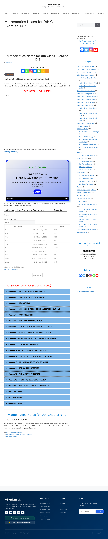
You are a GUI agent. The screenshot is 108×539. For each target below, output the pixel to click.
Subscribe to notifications (85, 292)
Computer (54, 14)
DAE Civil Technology (86, 137)
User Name (18, 226)
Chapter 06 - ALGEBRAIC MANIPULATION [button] (25, 321)
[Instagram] (31, 71)
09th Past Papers (45, 509)
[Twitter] (86, 49)
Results (79, 187)
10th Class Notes (45, 506)
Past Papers (75, 14)
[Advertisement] (37, 41)
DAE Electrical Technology (87, 145)
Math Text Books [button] (15, 398)
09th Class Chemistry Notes (86, 69)
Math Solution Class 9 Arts (88, 83)
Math (44, 14)
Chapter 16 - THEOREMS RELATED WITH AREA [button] (27, 380)
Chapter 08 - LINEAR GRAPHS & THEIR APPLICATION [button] (29, 333)
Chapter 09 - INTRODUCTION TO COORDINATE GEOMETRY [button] (32, 339)
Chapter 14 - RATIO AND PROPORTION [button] (23, 368)
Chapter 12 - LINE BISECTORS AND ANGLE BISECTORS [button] (30, 356)
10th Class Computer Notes (86, 99)
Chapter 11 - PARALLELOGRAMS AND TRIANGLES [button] (28, 350)
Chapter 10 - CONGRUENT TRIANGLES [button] (23, 344)
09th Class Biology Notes (85, 66)
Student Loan (81, 195)
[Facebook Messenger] (35, 71)
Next (17, 269)
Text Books (88, 14)
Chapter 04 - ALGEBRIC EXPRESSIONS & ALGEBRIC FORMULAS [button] (34, 309)
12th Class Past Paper (86, 184)
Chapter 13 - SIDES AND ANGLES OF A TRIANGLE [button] (28, 362)
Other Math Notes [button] (15, 403)
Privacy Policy (63, 509)
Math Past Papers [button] (15, 392)
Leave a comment (11, 436)
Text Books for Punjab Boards (87, 204)
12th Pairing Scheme (85, 170)
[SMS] (39, 71)
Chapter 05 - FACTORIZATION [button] (20, 315)
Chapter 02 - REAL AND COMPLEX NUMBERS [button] (26, 297)
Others (65, 14)
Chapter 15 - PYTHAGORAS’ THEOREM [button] (24, 374)
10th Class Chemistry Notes (86, 96)
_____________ (63, 506)
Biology (35, 14)
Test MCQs (81, 201)
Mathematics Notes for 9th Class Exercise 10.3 (37, 57)
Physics (13, 14)
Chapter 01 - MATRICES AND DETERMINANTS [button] (26, 291)
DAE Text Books (82, 129)
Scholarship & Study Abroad (86, 190)
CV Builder (62, 503)
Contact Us (63, 512)
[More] (47, 71)
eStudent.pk (54, 4)
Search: (7, 222)
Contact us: (100, 14)
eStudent (13, 499)
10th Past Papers (45, 512)
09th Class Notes (45, 503)
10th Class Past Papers (86, 178)
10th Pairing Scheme (86, 164)
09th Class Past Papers (87, 175)
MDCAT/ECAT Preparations (86, 155)
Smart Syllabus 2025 (84, 193)
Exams (79, 152)
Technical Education (84, 198)
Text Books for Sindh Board (86, 229)
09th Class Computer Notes (86, 72)
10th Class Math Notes (85, 105)
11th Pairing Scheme (85, 167)
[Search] (97, 25)
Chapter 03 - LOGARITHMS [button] (19, 303)
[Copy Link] (43, 71)
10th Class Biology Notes (85, 94)
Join (100, 511)
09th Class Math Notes (85, 75)
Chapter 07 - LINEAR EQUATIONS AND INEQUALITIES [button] (30, 327)
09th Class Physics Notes (86, 91)
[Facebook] (23, 71)
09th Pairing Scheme (86, 161)
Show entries (10, 219)
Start (42, 226)
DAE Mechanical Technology (88, 147)
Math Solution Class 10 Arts (88, 108)
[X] (87, 275)
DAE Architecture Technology (89, 132)
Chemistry (24, 14)
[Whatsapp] (27, 71)
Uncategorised (82, 232)
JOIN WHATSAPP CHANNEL (21, 518)
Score (62, 226)
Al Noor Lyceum (82, 126)
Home (6, 14)
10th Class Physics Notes (85, 123)
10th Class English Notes (85, 102)
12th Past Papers (45, 519)
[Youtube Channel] (95, 50)
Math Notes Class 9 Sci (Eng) (14, 432)
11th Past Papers (44, 516)
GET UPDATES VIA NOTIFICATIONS (21, 522)
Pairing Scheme (82, 158)
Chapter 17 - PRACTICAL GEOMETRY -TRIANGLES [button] (28, 386)
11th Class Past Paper (86, 181)
